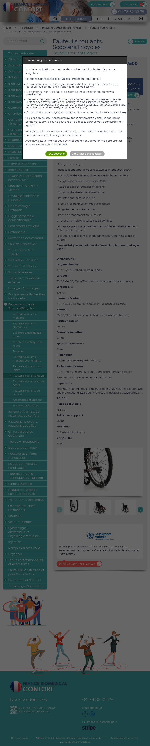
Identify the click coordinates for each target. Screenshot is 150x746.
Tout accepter (56, 154)
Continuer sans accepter (87, 154)
